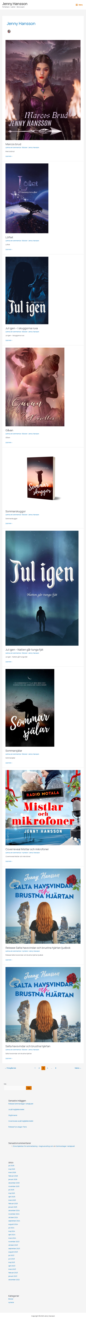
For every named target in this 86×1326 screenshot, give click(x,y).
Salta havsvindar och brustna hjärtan (27, 1046)
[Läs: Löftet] (26, 198)
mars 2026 (12, 1172)
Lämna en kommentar (13, 147)
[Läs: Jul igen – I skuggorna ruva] (26, 290)
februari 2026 (13, 1176)
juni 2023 (11, 1259)
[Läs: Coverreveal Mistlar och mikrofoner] (42, 807)
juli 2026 (11, 1165)
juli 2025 (11, 1190)
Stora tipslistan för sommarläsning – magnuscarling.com (33, 1146)
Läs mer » (8, 156)
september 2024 (14, 1221)
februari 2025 (13, 1203)
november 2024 (13, 1214)
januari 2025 (12, 1207)
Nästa (78, 1068)
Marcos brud (13, 144)
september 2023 (14, 1248)
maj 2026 (11, 1169)
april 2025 (11, 1197)
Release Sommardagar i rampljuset (20, 1104)
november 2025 (13, 1186)
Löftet (9, 237)
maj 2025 (11, 1193)
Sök (5, 1084)
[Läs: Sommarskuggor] (42, 478)
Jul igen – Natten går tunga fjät (24, 649)
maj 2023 (11, 1262)
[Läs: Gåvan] (34, 387)
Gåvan (9, 430)
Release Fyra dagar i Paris (17, 1127)
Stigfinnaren (12, 1115)
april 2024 (11, 1235)
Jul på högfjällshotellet (16, 1109)
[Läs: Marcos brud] (42, 90)
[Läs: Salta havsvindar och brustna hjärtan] (42, 1004)
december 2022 (14, 1280)
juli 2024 (11, 1228)
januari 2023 (12, 1276)
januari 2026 (12, 1179)
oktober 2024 (13, 1217)
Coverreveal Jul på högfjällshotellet (20, 1121)
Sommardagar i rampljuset (65, 1146)
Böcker (24, 147)
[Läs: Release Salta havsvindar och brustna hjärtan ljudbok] (42, 906)
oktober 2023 (13, 1245)
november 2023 (13, 1241)
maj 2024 (11, 1231)
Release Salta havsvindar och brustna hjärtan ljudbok (37, 948)
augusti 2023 (13, 1252)
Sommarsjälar (13, 750)
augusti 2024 (13, 1224)
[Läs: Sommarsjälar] (29, 708)
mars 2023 (12, 1269)
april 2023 (11, 1266)
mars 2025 (12, 1200)
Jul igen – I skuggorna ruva (21, 328)
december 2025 (14, 1183)
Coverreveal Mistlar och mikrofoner (27, 849)
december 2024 (14, 1210)
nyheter (25, 853)
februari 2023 (13, 1273)
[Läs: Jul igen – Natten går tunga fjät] (41, 588)
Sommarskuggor (15, 511)
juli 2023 (11, 1255)
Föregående (10, 1068)
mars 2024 (12, 1238)
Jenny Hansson (14, 3)
